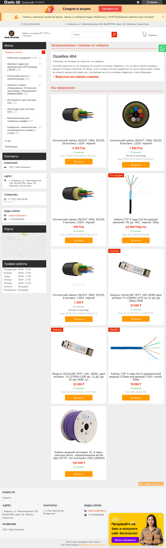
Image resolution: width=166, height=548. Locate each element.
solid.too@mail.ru (18, 215)
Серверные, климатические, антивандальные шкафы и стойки (22, 130)
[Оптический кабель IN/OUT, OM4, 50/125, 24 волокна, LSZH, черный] (78, 114)
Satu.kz (97, 542)
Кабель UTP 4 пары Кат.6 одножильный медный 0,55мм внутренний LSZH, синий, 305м (136, 376)
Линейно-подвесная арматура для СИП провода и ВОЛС (22, 67)
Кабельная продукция (19, 57)
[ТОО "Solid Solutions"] (11, 34)
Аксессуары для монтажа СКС (20, 110)
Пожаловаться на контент (93, 545)
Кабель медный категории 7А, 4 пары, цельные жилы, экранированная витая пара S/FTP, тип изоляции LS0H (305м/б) (79, 455)
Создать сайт (28, 2)
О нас (8, 140)
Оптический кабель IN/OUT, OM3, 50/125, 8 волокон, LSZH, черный (79, 296)
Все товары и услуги (149, 483)
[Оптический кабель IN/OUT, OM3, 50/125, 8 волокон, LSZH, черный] (78, 269)
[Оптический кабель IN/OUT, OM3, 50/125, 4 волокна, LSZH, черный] (78, 193)
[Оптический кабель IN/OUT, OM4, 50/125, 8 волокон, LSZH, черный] (136, 114)
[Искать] (114, 34)
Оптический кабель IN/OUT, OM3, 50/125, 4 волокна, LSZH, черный (79, 221)
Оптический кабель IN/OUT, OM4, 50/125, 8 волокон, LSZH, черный (136, 142)
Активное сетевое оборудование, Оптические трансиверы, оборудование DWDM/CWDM (21, 89)
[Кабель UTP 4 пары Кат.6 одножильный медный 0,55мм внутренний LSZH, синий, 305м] (136, 348)
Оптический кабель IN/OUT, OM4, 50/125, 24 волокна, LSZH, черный (79, 142)
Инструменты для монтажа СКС (21, 101)
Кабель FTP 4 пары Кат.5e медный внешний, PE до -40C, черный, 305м (136, 221)
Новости (6, 497)
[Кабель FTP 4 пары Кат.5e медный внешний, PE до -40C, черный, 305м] (136, 193)
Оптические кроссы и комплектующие (18, 77)
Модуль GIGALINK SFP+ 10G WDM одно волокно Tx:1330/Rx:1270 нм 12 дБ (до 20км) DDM (136, 298)
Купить (80, 161)
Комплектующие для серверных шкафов (18, 119)
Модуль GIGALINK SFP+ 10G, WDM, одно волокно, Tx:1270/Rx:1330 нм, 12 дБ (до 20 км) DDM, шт (78, 376)
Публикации (11, 146)
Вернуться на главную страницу (77, 76)
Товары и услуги (13, 52)
